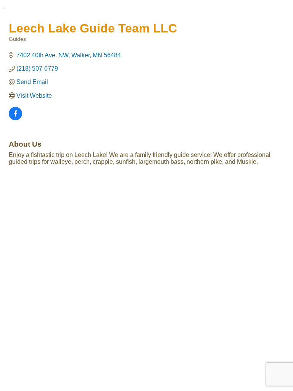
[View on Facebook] (15, 118)
